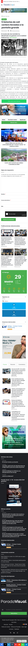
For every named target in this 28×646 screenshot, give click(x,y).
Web (2, 206)
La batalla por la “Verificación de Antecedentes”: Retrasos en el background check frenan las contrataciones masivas (18, 415)
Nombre (3, 194)
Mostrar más (13, 122)
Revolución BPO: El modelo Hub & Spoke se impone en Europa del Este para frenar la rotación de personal (18, 372)
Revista (10, 624)
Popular (5, 364)
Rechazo (24, 641)
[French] (26, 624)
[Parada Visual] (9, 5)
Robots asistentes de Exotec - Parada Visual (11, 564)
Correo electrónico (6, 200)
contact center (13, 119)
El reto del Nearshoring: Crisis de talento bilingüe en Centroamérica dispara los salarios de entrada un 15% (18, 382)
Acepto (19, 641)
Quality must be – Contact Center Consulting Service (16, 585)
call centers (13, 37)
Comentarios (22, 364)
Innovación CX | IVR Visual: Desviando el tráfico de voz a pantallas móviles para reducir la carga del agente (7, 241)
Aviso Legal (23, 626)
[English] (24, 624)
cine (4, 119)
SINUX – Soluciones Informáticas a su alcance (16, 580)
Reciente (12, 364)
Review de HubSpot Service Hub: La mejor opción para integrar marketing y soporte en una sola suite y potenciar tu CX (18, 404)
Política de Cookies (6, 626)
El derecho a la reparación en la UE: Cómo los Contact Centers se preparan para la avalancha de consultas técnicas (20, 241)
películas (23, 119)
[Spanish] (23, 624)
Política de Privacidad (15, 626)
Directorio (6, 624)
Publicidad (16, 629)
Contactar (11, 629)
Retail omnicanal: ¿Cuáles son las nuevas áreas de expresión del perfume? (13, 566)
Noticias (7, 16)
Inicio (3, 16)
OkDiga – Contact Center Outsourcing (15, 326)
